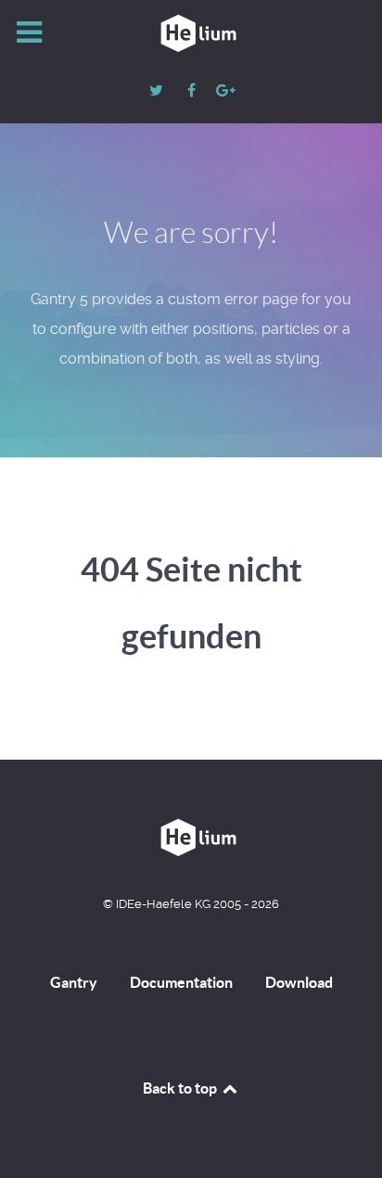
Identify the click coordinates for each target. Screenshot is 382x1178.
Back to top (181, 1088)
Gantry (73, 982)
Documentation (181, 982)
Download (299, 982)
